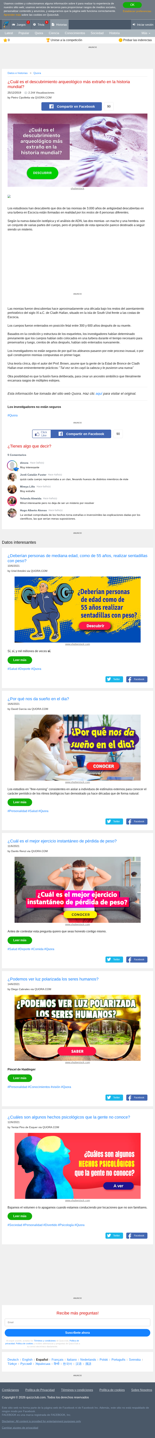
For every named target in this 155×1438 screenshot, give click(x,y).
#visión (55, 1087)
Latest (9, 33)
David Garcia (19, 709)
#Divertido (50, 1225)
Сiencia (54, 33)
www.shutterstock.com (77, 644)
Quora (39, 33)
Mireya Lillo (27, 486)
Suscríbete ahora (77, 1332)
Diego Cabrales (20, 989)
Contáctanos (10, 1390)
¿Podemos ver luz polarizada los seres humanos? (53, 979)
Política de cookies (24, 1343)
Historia (114, 33)
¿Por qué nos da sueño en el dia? (38, 698)
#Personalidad (17, 811)
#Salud (12, 668)
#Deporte (24, 668)
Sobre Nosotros (141, 1390)
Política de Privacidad (40, 1390)
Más (144, 33)
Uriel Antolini (18, 571)
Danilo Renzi (18, 851)
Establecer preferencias (137, 11)
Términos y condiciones (45, 1341)
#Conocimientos (39, 1087)
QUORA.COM (43, 97)
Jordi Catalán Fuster (33, 474)
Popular (24, 33)
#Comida (37, 949)
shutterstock (77, 188)
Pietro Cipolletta (20, 97)
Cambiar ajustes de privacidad (20, 1427)
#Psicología (66, 1225)
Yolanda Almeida (30, 498)
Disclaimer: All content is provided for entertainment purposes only (41, 1421)
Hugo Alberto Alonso (33, 510)
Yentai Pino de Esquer (24, 1127)
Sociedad (97, 33)
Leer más (19, 660)
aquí (99, 393)
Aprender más (12, 14)
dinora (24, 462)
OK (132, 4)
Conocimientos (75, 33)
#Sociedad (15, 1225)
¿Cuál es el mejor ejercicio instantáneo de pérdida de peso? (62, 841)
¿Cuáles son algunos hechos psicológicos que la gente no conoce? (69, 1117)
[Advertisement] (77, 266)
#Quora (13, 415)
